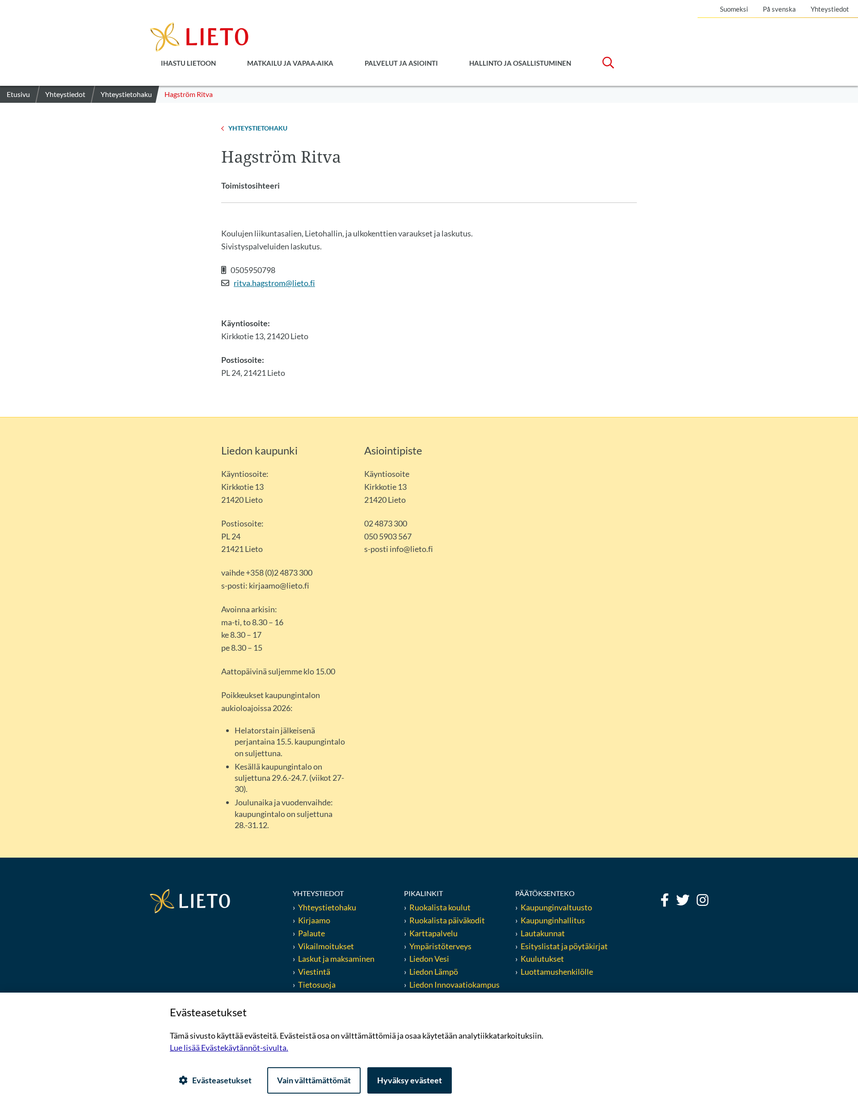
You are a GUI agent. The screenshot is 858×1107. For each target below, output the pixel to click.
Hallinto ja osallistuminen (520, 63)
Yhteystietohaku (327, 907)
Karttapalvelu (433, 933)
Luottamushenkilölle (557, 972)
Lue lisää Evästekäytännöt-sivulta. (229, 1047)
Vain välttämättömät (314, 1080)
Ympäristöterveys (440, 946)
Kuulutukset (542, 959)
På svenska (779, 9)
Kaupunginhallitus (553, 920)
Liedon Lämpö (433, 972)
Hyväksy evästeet (409, 1080)
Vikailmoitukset (326, 946)
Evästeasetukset (222, 1080)
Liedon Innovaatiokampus (454, 984)
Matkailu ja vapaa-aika (290, 63)
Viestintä (314, 972)
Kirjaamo (314, 920)
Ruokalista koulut (440, 907)
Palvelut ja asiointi (401, 63)
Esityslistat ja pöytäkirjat (564, 946)
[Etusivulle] (199, 36)
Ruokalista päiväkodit (447, 920)
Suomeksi (734, 9)
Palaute (311, 933)
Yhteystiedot (830, 9)
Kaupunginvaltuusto (556, 907)
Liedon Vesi (429, 959)
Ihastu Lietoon (188, 63)
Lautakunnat (543, 933)
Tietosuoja (317, 984)
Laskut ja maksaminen (336, 959)
